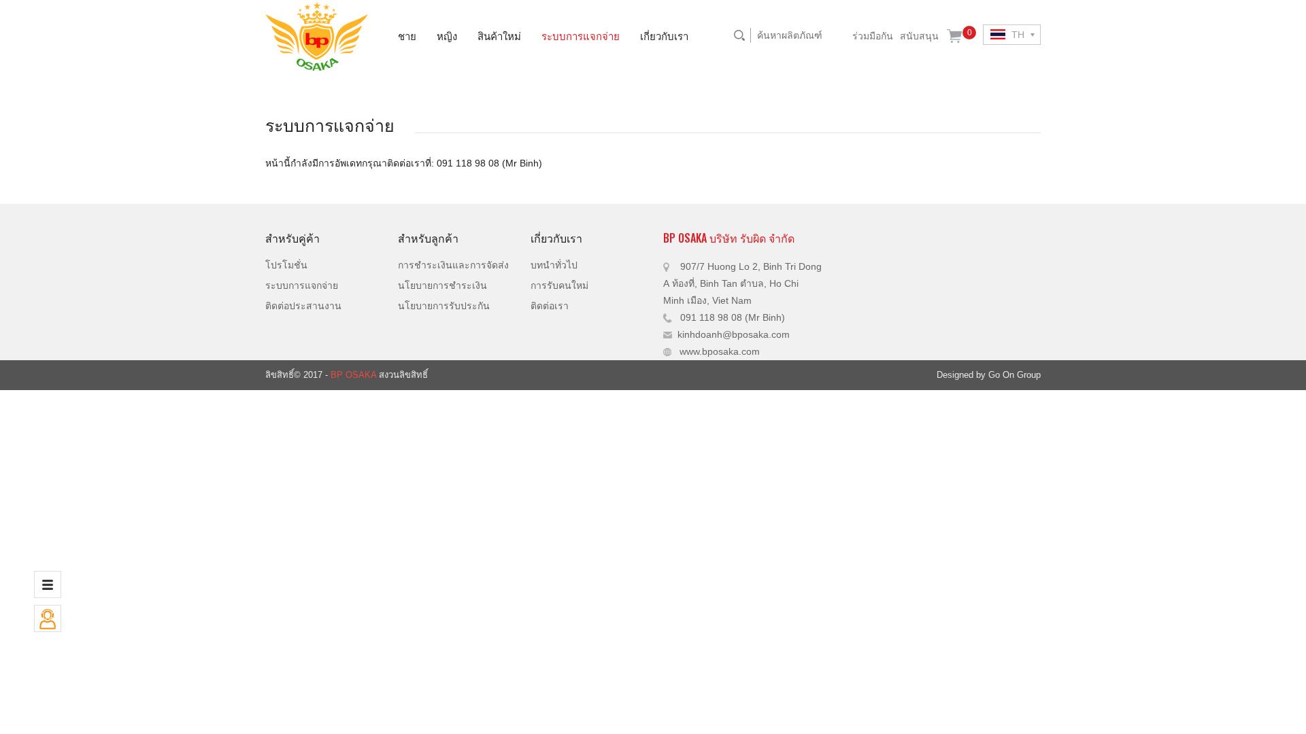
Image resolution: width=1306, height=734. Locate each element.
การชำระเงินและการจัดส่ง (453, 265)
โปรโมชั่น (286, 265)
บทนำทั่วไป (554, 265)
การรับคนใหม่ (559, 285)
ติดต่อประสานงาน (303, 305)
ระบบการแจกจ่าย (580, 35)
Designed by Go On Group (989, 375)
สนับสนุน (919, 36)
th (1016, 34)
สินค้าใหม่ (499, 35)
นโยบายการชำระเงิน (442, 285)
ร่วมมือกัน (872, 36)
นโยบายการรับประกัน (444, 305)
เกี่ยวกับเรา (664, 35)
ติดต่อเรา (550, 305)
